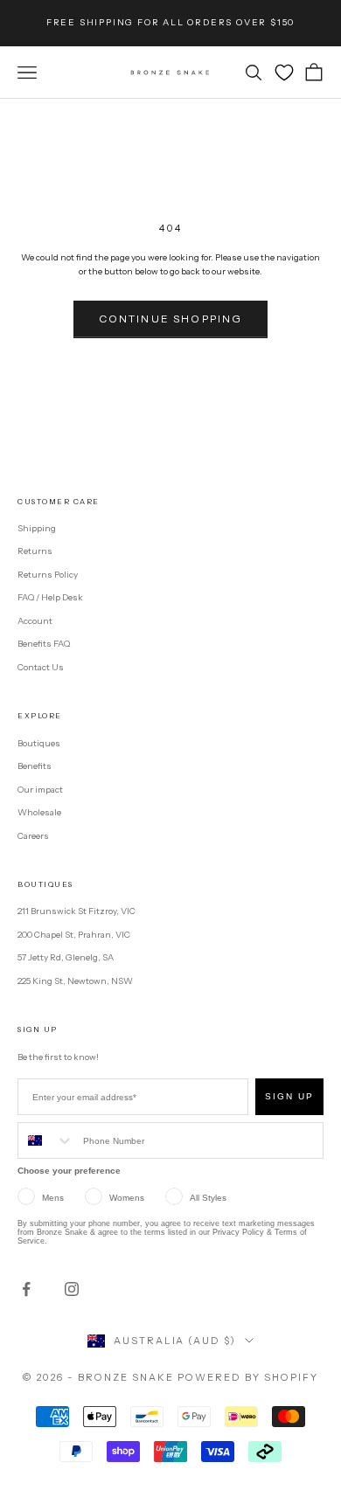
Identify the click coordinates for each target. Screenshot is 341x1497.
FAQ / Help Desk (50, 597)
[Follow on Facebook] (26, 1289)
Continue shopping (171, 318)
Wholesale (39, 812)
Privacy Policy (238, 1232)
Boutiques (38, 743)
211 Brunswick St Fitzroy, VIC (76, 911)
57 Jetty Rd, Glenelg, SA (65, 957)
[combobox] (46, 1140)
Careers (33, 836)
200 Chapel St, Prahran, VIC (73, 934)
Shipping (36, 528)
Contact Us (40, 667)
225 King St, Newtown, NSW (75, 981)
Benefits (34, 766)
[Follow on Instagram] (71, 1289)
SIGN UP (289, 1096)
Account (34, 621)
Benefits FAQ (43, 643)
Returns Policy (47, 574)
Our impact (40, 789)
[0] (284, 72)
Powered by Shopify (247, 1377)
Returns (34, 551)
